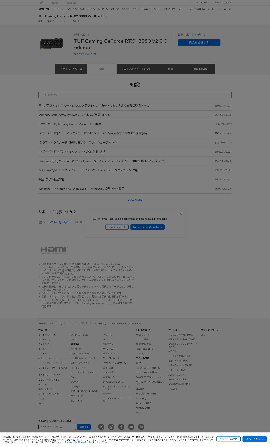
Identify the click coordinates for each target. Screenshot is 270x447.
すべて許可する (254, 439)
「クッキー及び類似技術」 (76, 442)
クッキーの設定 (228, 439)
